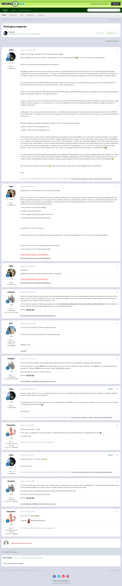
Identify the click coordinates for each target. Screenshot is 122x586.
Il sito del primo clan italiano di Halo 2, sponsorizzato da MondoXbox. (91, 178)
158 (12, 203)
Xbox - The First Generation (31, 34)
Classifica (41, 15)
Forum (4, 15)
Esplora (5, 10)
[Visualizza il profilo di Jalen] (5, 33)
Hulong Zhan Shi (12, 563)
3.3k (12, 308)
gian (11, 323)
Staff (21, 15)
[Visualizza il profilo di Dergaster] (11, 431)
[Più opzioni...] (117, 50)
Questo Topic (110, 10)
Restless (20, 563)
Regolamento (13, 15)
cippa (11, 186)
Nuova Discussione (113, 41)
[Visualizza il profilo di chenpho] (11, 298)
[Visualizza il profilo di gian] (11, 330)
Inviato (28, 50)
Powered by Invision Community (61, 583)
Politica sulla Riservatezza (61, 581)
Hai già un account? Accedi (100, 4)
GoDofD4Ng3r (11, 345)
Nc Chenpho (14, 312)
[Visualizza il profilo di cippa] (11, 193)
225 (12, 66)
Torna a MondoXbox (25, 10)
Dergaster (11, 425)
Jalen (13, 32)
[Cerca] (118, 10)
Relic (4, 563)
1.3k (12, 340)
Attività (13, 10)
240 (12, 441)
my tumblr (23, 351)
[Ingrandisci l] (76, 57)
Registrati (116, 4)
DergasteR (14, 447)
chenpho (11, 292)
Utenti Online (30, 15)
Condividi (100, 33)
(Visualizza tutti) (37, 558)
